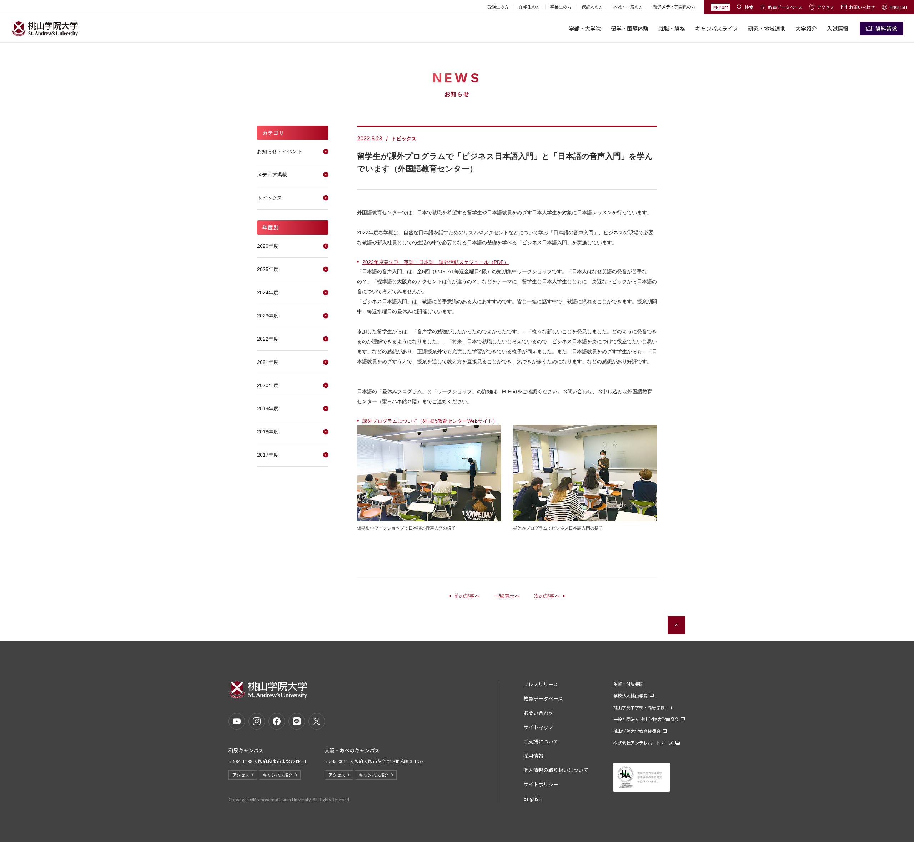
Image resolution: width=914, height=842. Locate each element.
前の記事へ (467, 595)
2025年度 (267, 269)
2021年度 (267, 362)
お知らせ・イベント (279, 151)
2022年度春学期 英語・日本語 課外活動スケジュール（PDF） (435, 262)
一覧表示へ (507, 595)
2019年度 (267, 408)
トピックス (269, 198)
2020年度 (267, 385)
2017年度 (267, 455)
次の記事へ (547, 595)
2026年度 (267, 246)
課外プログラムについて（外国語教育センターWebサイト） (430, 421)
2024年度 (267, 292)
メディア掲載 (272, 174)
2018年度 (267, 432)
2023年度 (267, 316)
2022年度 (267, 339)
